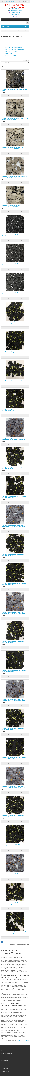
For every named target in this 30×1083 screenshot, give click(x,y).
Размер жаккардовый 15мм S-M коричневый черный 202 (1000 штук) (15, 177)
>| (25, 942)
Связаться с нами (5, 1061)
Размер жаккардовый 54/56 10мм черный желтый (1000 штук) (14, 932)
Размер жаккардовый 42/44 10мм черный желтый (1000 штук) (14, 409)
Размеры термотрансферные (10, 55)
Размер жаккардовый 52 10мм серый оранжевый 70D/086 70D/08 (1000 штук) (13, 787)
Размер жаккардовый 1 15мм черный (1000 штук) (14, 90)
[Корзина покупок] (25, 1)
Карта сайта (3, 1063)
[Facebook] (14, 16)
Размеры (22, 30)
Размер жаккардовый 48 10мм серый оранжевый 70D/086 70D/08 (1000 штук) (13, 613)
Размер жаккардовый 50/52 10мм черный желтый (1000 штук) (14, 758)
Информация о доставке (6, 1052)
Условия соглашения (5, 1055)
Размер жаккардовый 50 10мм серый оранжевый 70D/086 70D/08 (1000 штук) (13, 700)
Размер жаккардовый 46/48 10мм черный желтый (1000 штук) (14, 584)
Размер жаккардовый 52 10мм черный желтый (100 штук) (13, 816)
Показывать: (26, 64)
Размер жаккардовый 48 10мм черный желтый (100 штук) (13, 642)
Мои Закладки (4, 1069)
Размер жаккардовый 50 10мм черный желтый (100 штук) (13, 729)
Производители (4, 1060)
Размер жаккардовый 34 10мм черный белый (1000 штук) (13, 235)
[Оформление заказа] (27, 1)
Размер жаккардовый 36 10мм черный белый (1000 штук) (13, 264)
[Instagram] (16, 16)
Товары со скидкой (5, 1058)
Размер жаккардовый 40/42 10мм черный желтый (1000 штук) (14, 351)
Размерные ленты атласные (10, 39)
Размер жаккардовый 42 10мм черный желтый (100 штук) (13, 380)
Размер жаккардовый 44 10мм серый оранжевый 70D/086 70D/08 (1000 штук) (13, 438)
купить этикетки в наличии (23, 1040)
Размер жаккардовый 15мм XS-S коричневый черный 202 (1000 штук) (12, 206)
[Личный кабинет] (21, 1)
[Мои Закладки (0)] (23, 1)
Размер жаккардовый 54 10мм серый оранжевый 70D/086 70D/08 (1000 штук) (13, 874)
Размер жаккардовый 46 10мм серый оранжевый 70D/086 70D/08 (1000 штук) (13, 525)
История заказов (4, 1068)
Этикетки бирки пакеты (12, 30)
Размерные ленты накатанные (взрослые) (13, 41)
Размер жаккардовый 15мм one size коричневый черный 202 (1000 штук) (12, 148)
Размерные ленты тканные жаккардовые (13, 47)
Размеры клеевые (8, 53)
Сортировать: (26, 60)
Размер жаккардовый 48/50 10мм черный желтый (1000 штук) (14, 671)
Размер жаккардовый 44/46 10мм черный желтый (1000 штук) (14, 496)
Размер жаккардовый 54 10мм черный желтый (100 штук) (13, 903)
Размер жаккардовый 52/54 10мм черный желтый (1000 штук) (14, 845)
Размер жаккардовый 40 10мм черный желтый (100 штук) (13, 322)
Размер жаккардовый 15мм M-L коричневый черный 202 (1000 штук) (15, 119)
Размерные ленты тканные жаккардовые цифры (14, 49)
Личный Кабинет (4, 1067)
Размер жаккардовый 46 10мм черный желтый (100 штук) (13, 554)
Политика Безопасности (6, 1053)
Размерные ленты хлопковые (10, 51)
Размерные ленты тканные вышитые (12, 45)
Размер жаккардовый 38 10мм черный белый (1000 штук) (13, 293)
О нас (2, 1050)
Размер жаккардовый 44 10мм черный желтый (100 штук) (13, 467)
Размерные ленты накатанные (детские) (12, 43)
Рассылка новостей (5, 1071)
